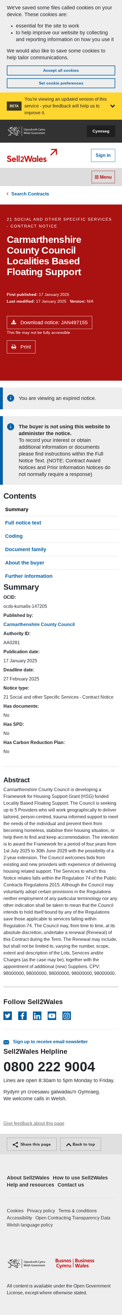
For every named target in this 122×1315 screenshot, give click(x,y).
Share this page (35, 1144)
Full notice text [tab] (23, 523)
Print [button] (25, 347)
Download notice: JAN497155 (53, 322)
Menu (105, 177)
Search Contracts (30, 193)
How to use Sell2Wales (80, 1178)
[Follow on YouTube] (52, 1015)
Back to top (83, 1144)
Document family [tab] (25, 549)
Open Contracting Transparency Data (72, 1217)
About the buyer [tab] (24, 563)
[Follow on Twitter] (7, 1015)
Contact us (71, 1185)
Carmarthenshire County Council (39, 624)
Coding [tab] (14, 536)
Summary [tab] (16, 509)
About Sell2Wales (28, 1178)
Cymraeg (101, 131)
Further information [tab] (28, 576)
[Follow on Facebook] (22, 1015)
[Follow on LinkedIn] (37, 1015)
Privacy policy (41, 1210)
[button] (112, 106)
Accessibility (19, 1217)
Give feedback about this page (33, 1123)
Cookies (15, 1210)
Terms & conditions (77, 1210)
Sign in (103, 155)
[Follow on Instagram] (66, 1015)
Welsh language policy (30, 1225)
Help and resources (30, 1185)
